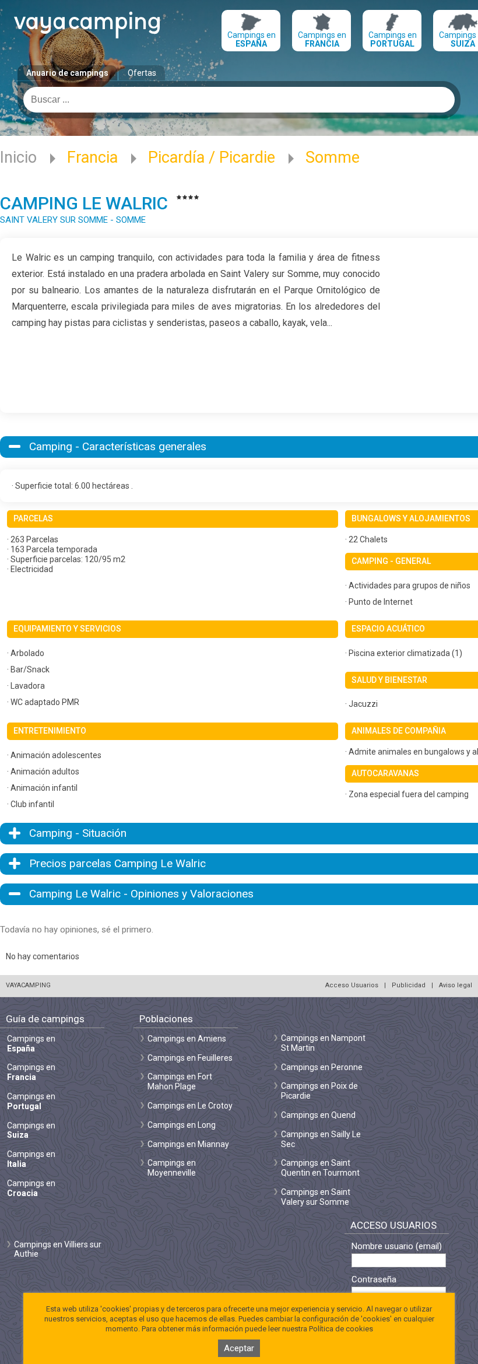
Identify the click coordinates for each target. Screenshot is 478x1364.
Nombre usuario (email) (397, 1246)
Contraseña (374, 1280)
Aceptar (239, 1348)
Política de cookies (341, 1328)
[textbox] (239, 100)
